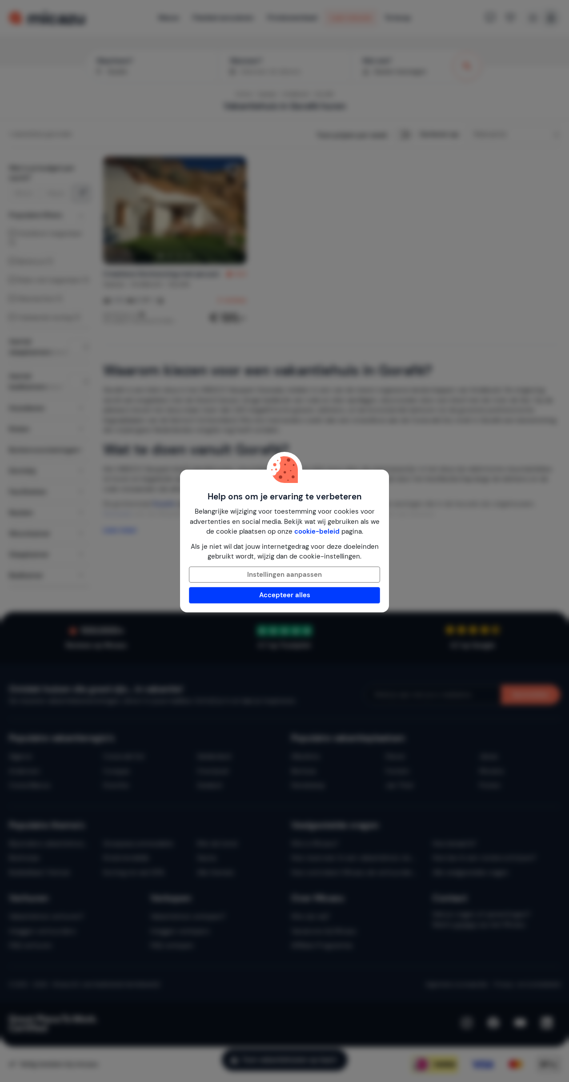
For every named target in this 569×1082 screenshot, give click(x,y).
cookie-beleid (317, 531)
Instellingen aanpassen (284, 574)
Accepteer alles (284, 595)
